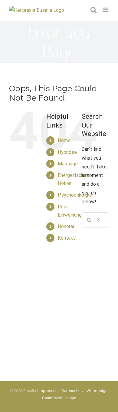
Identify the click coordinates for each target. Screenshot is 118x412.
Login (71, 398)
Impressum (49, 390)
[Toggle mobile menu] (106, 10)
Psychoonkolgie (75, 195)
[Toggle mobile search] (93, 10)
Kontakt (66, 238)
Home (64, 140)
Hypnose (67, 152)
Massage (68, 164)
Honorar (66, 226)
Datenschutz (72, 390)
